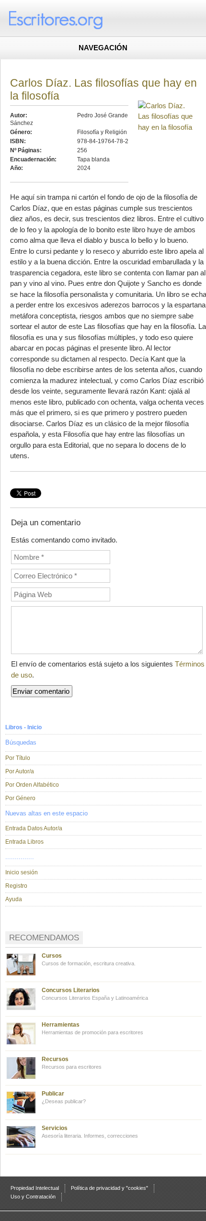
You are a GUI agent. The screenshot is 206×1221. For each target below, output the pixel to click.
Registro (16, 885)
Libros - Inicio (23, 727)
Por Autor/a (19, 771)
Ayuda (13, 899)
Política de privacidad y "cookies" (109, 1188)
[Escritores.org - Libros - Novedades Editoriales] (74, 19)
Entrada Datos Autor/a (33, 828)
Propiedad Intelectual (35, 1188)
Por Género (20, 798)
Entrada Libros (24, 841)
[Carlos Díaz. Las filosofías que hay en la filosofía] (167, 127)
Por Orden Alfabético (32, 784)
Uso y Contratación (33, 1196)
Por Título (17, 758)
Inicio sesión (21, 872)
